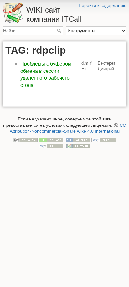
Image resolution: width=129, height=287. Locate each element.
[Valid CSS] (51, 145)
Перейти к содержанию (102, 5)
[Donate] (51, 139)
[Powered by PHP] (77, 139)
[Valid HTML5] (103, 139)
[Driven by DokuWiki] (77, 145)
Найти (60, 31)
